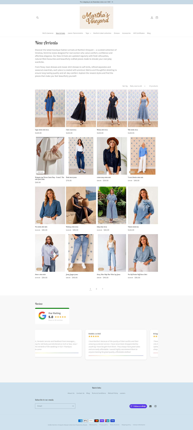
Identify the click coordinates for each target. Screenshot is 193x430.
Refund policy (93, 425)
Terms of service (114, 425)
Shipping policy (126, 425)
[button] (37, 17)
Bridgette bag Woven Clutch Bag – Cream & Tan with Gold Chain (49, 178)
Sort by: (125, 86)
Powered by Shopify (81, 425)
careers (122, 393)
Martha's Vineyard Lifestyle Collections (63, 425)
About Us (71, 393)
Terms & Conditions (99, 393)
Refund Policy (113, 393)
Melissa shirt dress (102, 130)
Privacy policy (104, 425)
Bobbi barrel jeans (71, 177)
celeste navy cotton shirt (104, 177)
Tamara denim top (133, 227)
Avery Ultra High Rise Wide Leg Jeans (108, 274)
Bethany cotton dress (72, 227)
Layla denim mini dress (42, 130)
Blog (88, 393)
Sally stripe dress (102, 227)
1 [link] (90, 289)
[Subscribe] (72, 406)
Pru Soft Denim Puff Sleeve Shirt (137, 274)
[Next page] (102, 288)
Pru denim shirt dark (41, 227)
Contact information (139, 425)
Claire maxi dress (71, 130)
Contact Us (80, 393)
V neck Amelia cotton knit (135, 177)
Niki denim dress (133, 130)
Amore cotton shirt (40, 274)
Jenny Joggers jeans (72, 274)
